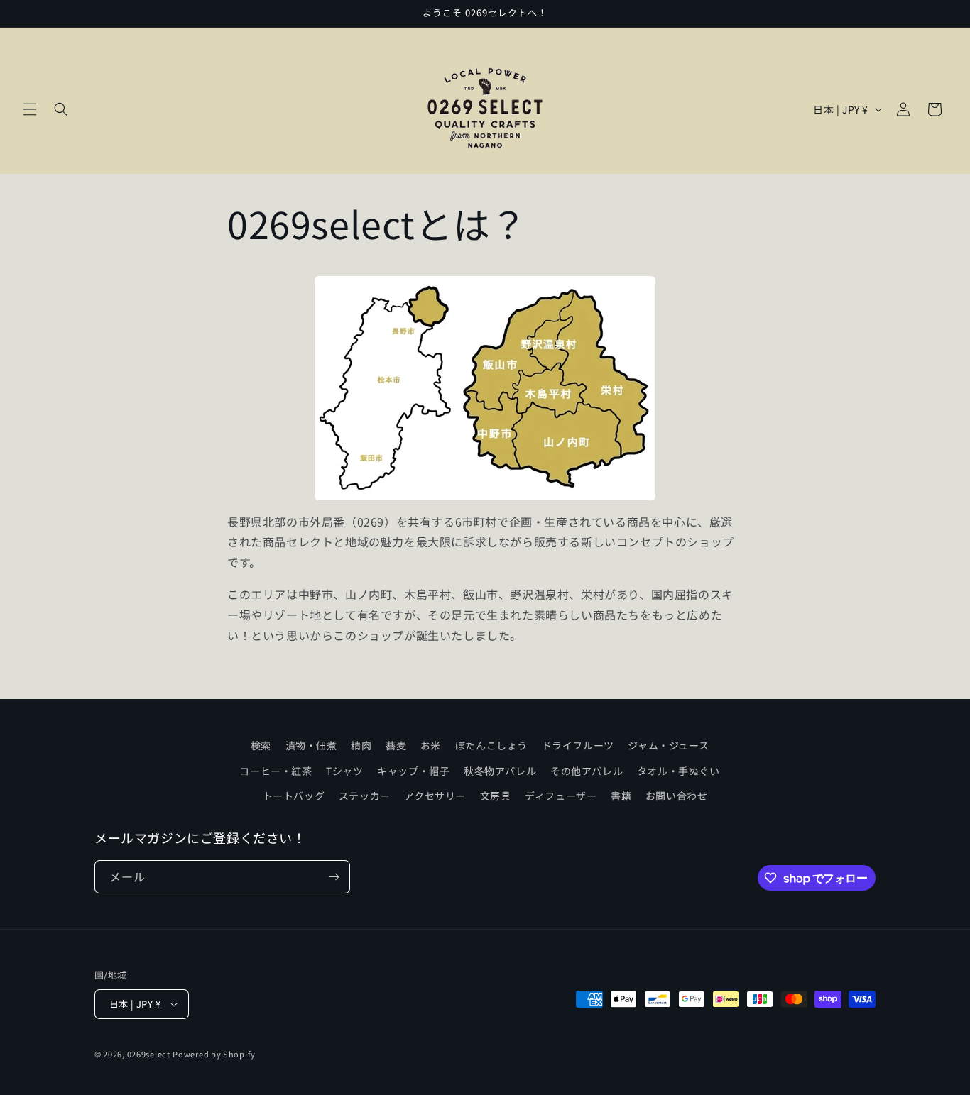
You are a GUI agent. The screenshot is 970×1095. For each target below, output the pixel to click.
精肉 (361, 745)
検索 (261, 745)
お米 (430, 745)
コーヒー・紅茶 (275, 771)
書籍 (621, 795)
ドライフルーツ (578, 745)
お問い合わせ (676, 795)
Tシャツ (344, 771)
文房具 (495, 795)
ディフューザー (560, 795)
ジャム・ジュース (668, 745)
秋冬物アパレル (500, 771)
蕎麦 (396, 745)
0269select (148, 1054)
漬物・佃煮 (311, 745)
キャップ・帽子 (413, 771)
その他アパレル (586, 771)
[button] (29, 109)
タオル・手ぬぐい (678, 771)
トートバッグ (294, 795)
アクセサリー (435, 795)
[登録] (333, 876)
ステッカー (365, 795)
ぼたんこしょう (491, 745)
